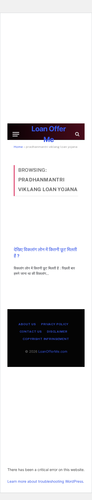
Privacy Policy (54, 324)
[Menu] (16, 134)
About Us (27, 324)
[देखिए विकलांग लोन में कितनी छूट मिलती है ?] (46, 224)
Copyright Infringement (46, 339)
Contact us (31, 331)
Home (18, 147)
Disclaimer (57, 331)
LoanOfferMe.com (52, 351)
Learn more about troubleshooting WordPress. (45, 481)
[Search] (76, 134)
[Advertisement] (46, 70)
